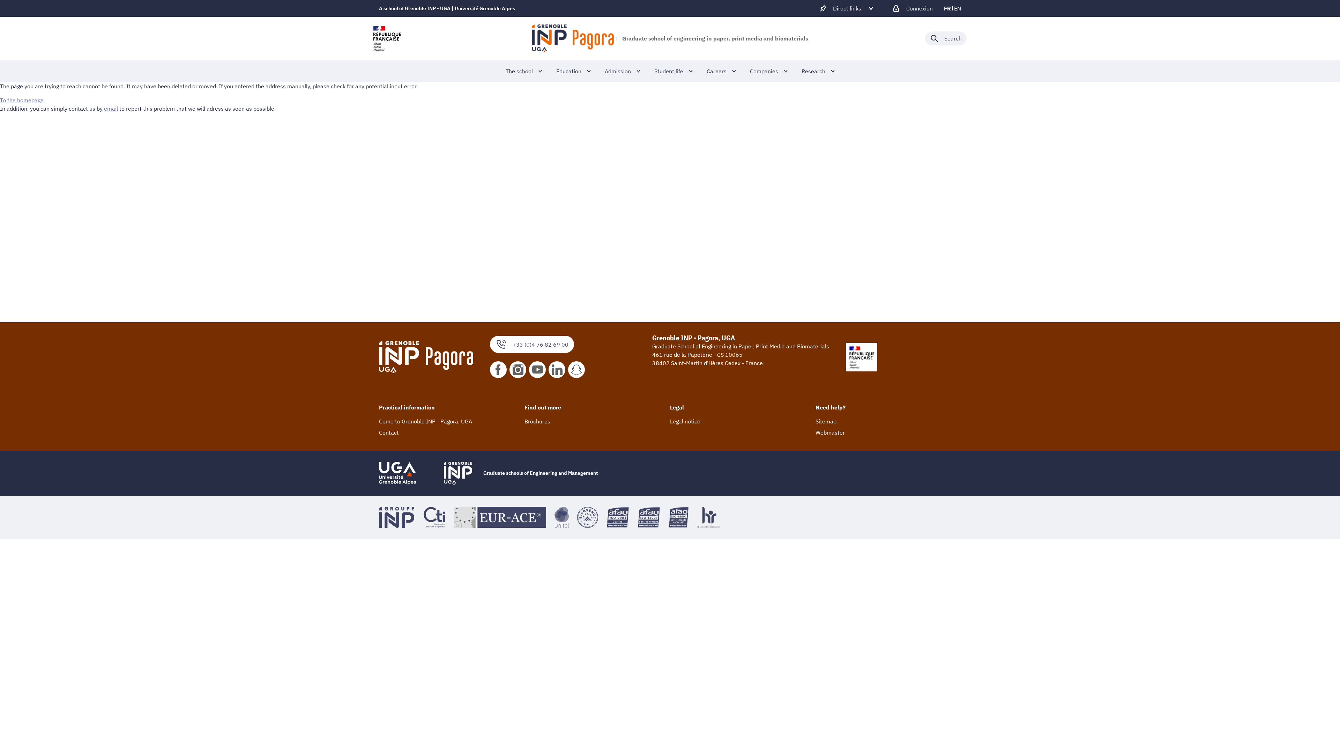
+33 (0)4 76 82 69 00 (540, 344)
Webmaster (830, 432)
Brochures (537, 421)
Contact (389, 432)
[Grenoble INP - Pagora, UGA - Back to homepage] (573, 38)
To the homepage (22, 100)
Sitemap (826, 421)
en (957, 8)
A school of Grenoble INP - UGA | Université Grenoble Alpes (447, 8)
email (111, 108)
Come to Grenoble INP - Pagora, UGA (425, 421)
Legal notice (685, 421)
